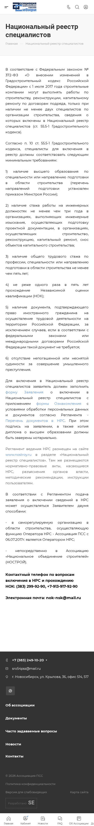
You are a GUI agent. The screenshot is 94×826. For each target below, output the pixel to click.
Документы (16, 718)
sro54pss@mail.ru (26, 669)
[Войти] (86, 7)
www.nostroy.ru (18, 454)
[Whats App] (10, 690)
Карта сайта (79, 792)
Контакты (14, 756)
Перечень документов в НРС (35, 420)
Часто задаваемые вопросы (31, 731)
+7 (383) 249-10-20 (28, 660)
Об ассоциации (20, 705)
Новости (13, 744)
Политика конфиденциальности (30, 784)
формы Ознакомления (58, 403)
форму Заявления (24, 392)
